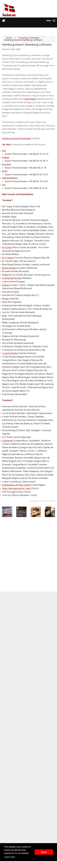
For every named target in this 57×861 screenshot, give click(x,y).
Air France (7, 247)
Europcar (6, 164)
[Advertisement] (28, 548)
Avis (4, 150)
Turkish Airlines (10, 353)
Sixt (4, 184)
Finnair (5, 298)
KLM (4, 315)
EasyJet (5, 285)
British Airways (9, 267)
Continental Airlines (12, 278)
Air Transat (7, 257)
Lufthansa (7, 440)
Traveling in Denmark (29, 37)
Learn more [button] (9, 857)
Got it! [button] (44, 852)
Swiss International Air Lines (16, 488)
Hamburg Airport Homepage (16, 138)
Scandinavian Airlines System (16, 484)
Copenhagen (30, 98)
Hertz (5, 171)
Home (9, 37)
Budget (5, 157)
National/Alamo (10, 177)
